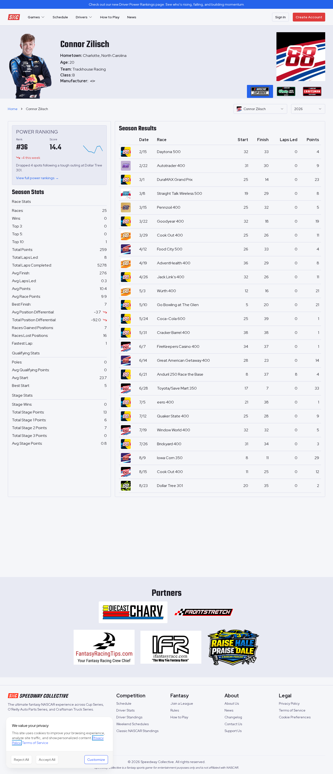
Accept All (47, 759)
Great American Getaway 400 (183, 360)
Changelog (233, 717)
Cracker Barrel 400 (173, 332)
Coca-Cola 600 (171, 318)
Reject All (21, 759)
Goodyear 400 (170, 221)
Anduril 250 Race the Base (180, 374)
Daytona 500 (169, 151)
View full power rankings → (37, 178)
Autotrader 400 (171, 165)
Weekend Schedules (132, 724)
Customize (96, 759)
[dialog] (59, 742)
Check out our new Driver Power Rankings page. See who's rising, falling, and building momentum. (167, 4)
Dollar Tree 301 (170, 485)
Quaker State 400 (173, 416)
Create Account (309, 17)
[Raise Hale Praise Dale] (233, 647)
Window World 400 (173, 430)
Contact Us (233, 724)
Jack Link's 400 (170, 276)
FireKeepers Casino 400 (178, 346)
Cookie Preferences (295, 717)
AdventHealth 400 (173, 263)
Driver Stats (125, 710)
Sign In (280, 17)
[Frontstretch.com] (203, 612)
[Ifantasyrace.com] (170, 647)
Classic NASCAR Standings (137, 731)
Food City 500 (169, 249)
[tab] (260, 91)
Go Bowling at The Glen (178, 304)
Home (13, 109)
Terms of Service (292, 710)
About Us (232, 703)
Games (34, 17)
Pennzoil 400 (168, 207)
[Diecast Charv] (133, 612)
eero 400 (165, 402)
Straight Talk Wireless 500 (179, 193)
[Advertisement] (166, 535)
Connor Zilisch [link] (37, 109)
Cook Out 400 (170, 235)
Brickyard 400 (169, 443)
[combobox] (260, 109)
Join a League (181, 703)
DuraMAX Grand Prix (175, 179)
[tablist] (286, 91)
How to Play (109, 17)
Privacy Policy (289, 703)
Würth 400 (166, 290)
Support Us (233, 731)
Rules (174, 710)
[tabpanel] (93, 75)
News (131, 17)
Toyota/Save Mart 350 (177, 388)
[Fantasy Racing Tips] (104, 647)
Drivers (82, 17)
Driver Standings (129, 717)
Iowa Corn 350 (170, 457)
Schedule (60, 17)
